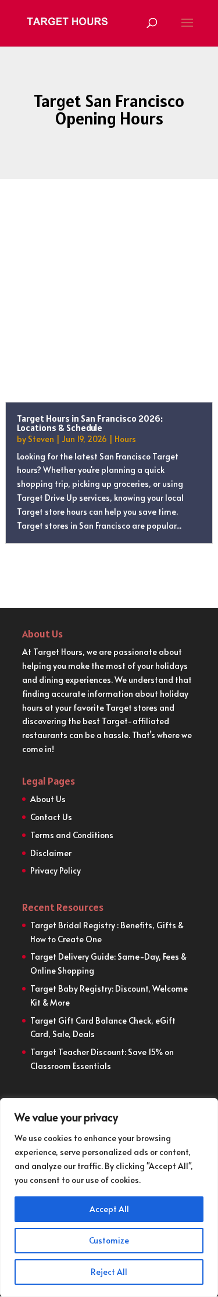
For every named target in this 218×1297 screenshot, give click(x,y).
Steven (41, 438)
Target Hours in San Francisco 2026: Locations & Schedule (90, 422)
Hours (125, 438)
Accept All (109, 1208)
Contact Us (51, 816)
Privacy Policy (55, 870)
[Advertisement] (109, 311)
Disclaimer (51, 852)
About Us (48, 798)
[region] (109, 1197)
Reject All (109, 1271)
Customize (109, 1240)
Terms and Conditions (71, 834)
